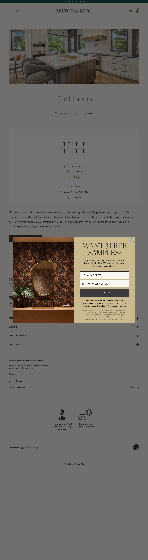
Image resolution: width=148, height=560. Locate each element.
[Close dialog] (132, 240)
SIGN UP (104, 292)
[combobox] (85, 283)
